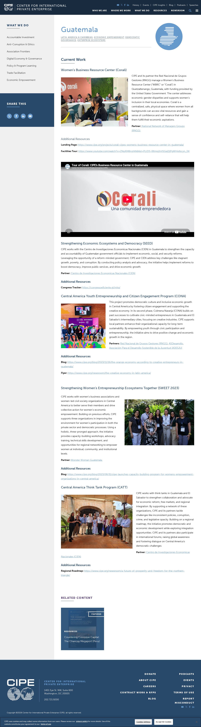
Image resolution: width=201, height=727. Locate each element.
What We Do (142, 11)
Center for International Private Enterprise (65, 683)
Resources (160, 11)
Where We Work (121, 11)
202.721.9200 (51, 699)
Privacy (188, 686)
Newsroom (178, 11)
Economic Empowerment (109, 37)
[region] (100, 722)
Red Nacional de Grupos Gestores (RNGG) (144, 343)
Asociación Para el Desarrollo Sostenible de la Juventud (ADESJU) (145, 347)
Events (146, 5)
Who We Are (99, 11)
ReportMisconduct (184, 700)
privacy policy (82, 721)
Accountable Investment (20, 37)
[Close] (197, 722)
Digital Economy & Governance (24, 58)
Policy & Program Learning (21, 65)
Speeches (193, 5)
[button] (197, 10)
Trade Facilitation (16, 72)
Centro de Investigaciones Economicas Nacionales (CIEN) (103, 273)
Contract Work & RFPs (138, 692)
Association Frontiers (18, 51)
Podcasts (181, 5)
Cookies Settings (143, 722)
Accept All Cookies (163, 722)
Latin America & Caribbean (77, 37)
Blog (171, 5)
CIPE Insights (159, 5)
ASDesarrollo (176, 343)
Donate (150, 674)
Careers (149, 686)
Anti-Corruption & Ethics (20, 44)
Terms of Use (184, 692)
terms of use (46, 724)
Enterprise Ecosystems (91, 40)
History (136, 5)
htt (134, 151)
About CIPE (147, 680)
